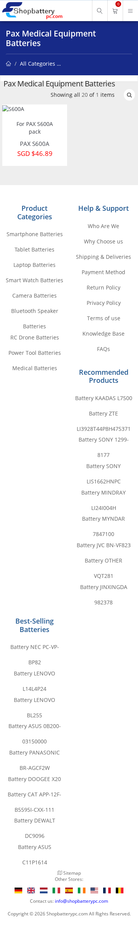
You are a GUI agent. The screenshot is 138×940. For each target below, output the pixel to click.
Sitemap (72, 873)
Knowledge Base (103, 333)
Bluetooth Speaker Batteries (34, 313)
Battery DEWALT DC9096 (34, 822)
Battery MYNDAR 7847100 (103, 520)
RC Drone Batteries (34, 337)
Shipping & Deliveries (103, 256)
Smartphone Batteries (35, 234)
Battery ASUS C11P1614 (34, 849)
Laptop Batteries (34, 264)
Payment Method (103, 272)
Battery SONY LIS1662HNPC (103, 468)
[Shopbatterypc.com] (32, 10)
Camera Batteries (34, 295)
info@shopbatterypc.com (81, 901)
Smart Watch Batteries (34, 280)
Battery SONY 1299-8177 (104, 441)
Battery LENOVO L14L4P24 (34, 675)
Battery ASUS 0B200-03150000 (34, 728)
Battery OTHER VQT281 (103, 562)
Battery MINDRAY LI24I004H (103, 494)
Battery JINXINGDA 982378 (103, 589)
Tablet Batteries (34, 249)
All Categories (37, 63)
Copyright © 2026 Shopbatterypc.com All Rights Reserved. (69, 913)
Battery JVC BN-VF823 (104, 545)
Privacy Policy (104, 302)
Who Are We (103, 226)
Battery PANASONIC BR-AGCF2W (34, 754)
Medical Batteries (34, 368)
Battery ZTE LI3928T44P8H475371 (104, 415)
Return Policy (103, 287)
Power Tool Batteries (34, 352)
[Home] (8, 63)
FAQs (103, 348)
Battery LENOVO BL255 (34, 702)
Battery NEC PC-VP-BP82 (34, 649)
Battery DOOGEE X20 (34, 779)
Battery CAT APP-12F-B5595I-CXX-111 (34, 796)
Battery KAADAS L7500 (103, 398)
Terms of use (103, 318)
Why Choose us (103, 241)
